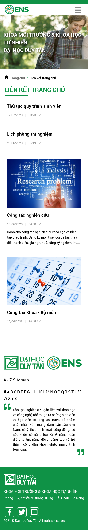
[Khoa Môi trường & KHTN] (64, 363)
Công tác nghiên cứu (28, 215)
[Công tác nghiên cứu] (44, 183)
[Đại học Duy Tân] (24, 363)
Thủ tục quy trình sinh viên (34, 106)
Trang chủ (17, 78)
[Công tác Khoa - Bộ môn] (44, 280)
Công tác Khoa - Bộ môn (31, 312)
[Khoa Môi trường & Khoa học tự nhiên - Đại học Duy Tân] (17, 9)
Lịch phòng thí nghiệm (29, 134)
